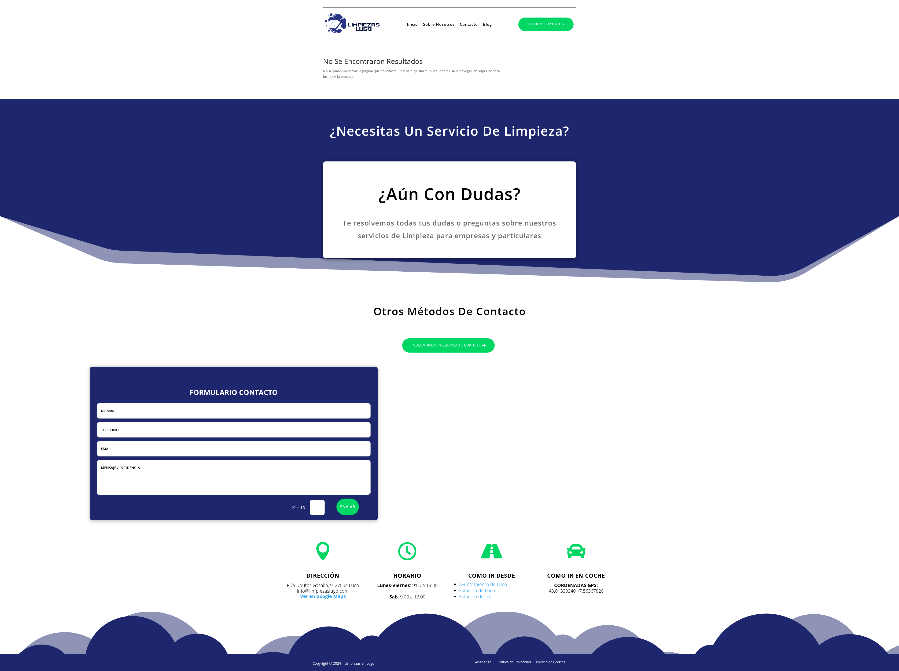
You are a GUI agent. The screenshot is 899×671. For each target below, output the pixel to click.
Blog (487, 25)
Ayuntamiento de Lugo (483, 584)
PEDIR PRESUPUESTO (545, 24)
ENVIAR (347, 506)
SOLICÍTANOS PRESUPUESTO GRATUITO (447, 345)
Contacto (469, 25)
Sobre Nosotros (439, 25)
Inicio (412, 25)
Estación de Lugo (477, 590)
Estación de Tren (476, 596)
